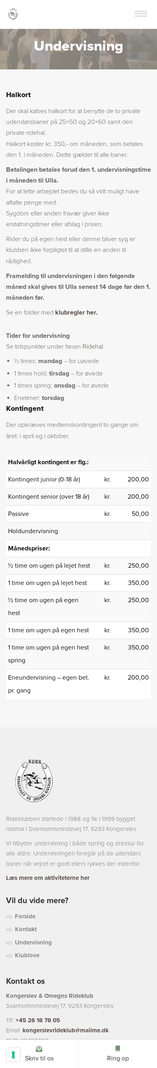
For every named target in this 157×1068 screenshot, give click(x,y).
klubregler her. (76, 313)
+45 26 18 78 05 (38, 1020)
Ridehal (93, 347)
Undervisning (33, 942)
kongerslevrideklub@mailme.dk (66, 1030)
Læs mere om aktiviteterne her (47, 877)
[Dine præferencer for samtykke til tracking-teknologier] (13, 1055)
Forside (25, 916)
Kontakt (26, 929)
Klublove (27, 955)
